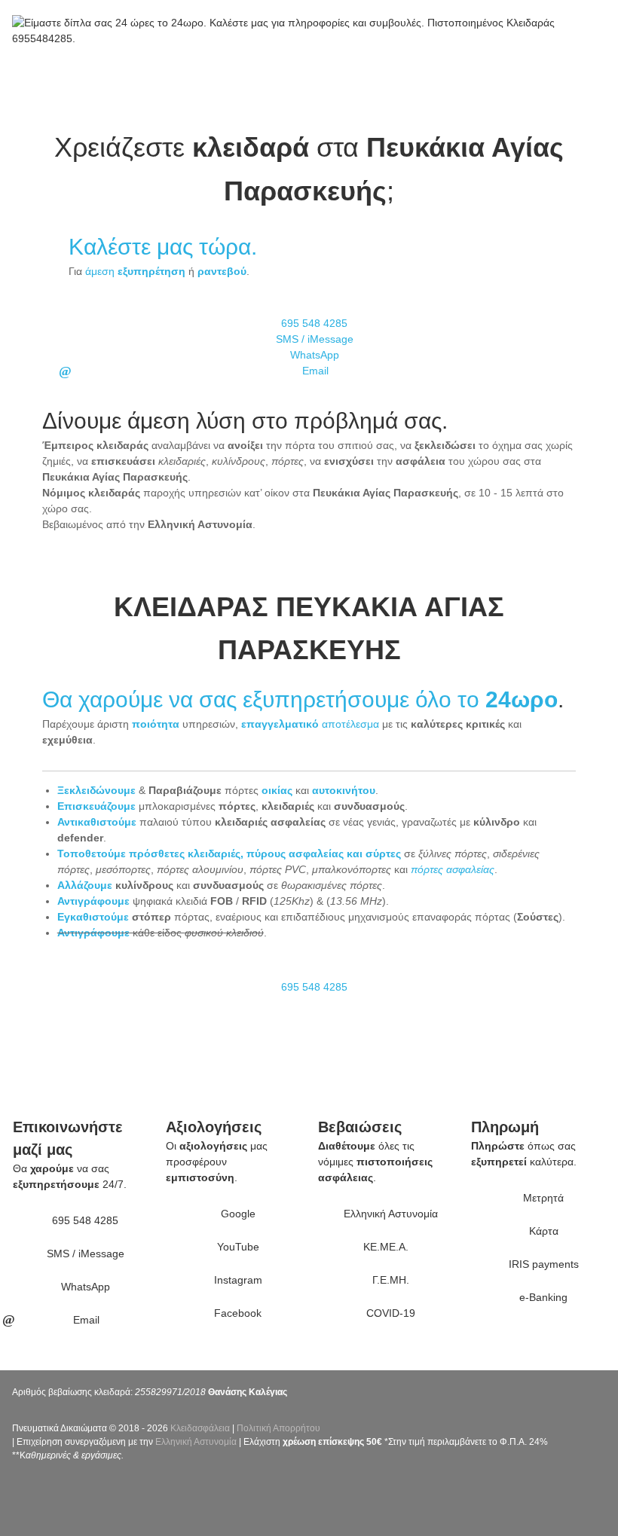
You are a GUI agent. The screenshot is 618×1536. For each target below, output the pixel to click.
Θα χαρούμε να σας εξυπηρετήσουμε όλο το (263, 699)
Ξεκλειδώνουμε (96, 790)
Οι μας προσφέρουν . (217, 1161)
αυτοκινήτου (343, 790)
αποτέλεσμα (310, 724)
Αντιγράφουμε (93, 901)
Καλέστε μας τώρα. (163, 246)
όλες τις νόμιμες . (375, 1161)
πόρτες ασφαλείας (452, 869)
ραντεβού (221, 271)
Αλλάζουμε (84, 885)
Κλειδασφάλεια (200, 1428)
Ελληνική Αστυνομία (196, 1442)
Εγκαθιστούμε (93, 917)
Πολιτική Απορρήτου (278, 1428)
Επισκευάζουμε (96, 806)
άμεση (135, 271)
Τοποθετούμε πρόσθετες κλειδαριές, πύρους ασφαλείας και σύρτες (229, 853)
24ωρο (521, 699)
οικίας (277, 790)
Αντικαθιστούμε (96, 822)
